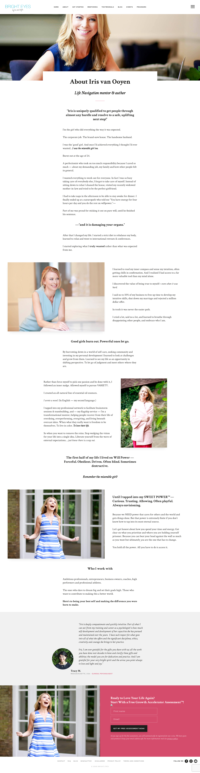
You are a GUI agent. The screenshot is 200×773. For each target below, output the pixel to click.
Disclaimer (100, 761)
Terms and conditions (133, 761)
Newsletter (86, 761)
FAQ (69, 761)
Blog (120, 7)
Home (56, 7)
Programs (141, 7)
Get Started (78, 7)
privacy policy (172, 738)
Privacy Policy (114, 761)
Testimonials (108, 7)
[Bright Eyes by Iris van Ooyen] (18, 8)
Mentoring (93, 7)
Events (129, 7)
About (65, 7)
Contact (61, 761)
